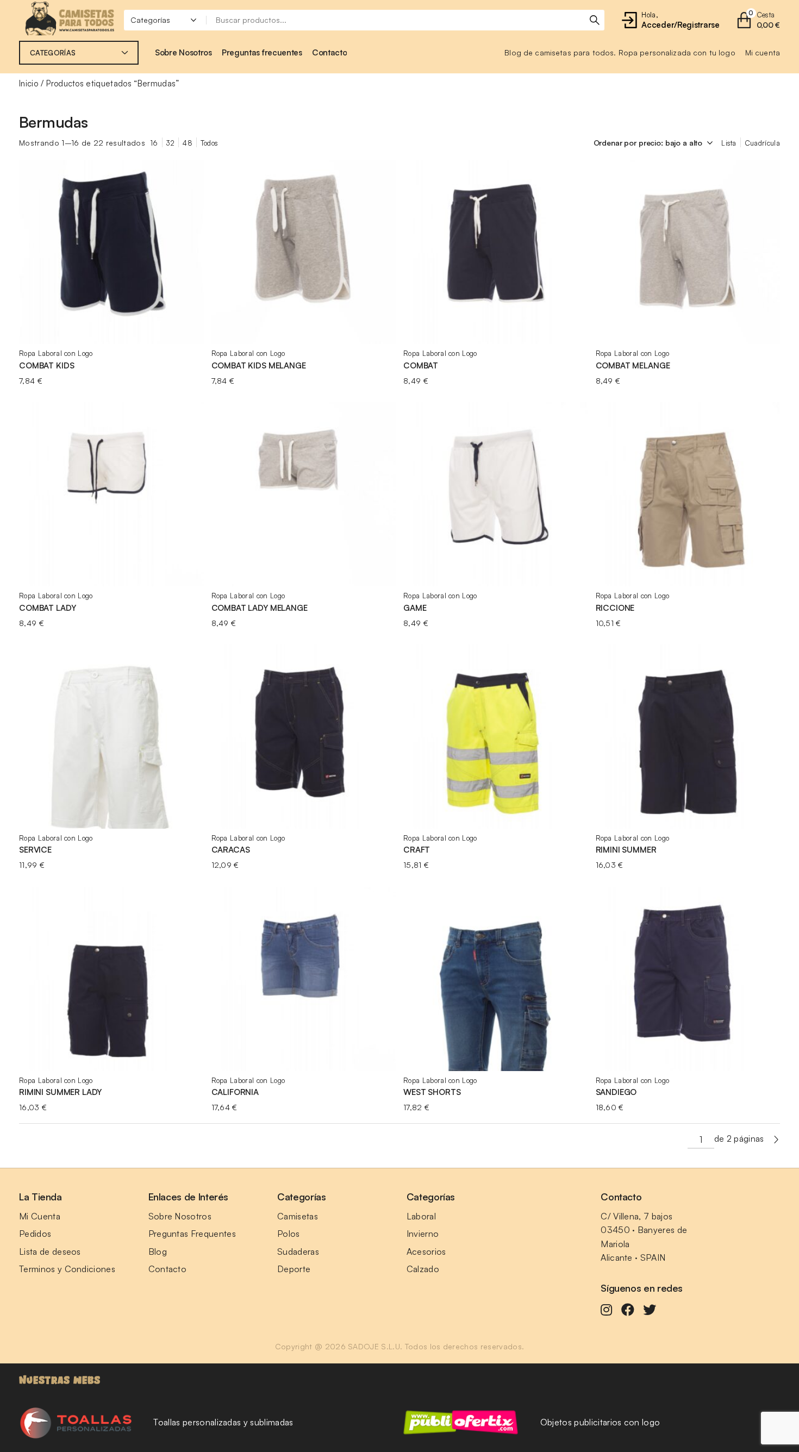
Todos (210, 143)
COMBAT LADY (47, 608)
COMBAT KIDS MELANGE (258, 365)
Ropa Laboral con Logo (56, 353)
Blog (157, 1251)
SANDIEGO (616, 1092)
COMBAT (420, 365)
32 (170, 143)
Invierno (423, 1233)
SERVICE (35, 849)
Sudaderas (298, 1251)
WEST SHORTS (431, 1092)
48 (187, 143)
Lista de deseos (50, 1251)
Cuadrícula (762, 143)
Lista (728, 143)
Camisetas (297, 1216)
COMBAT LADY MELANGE (259, 608)
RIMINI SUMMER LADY (60, 1092)
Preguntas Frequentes (192, 1233)
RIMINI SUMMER (626, 849)
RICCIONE (615, 608)
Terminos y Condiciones (67, 1268)
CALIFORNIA (235, 1092)
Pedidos (35, 1233)
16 (154, 143)
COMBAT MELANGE (633, 365)
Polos (288, 1233)
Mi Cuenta (39, 1216)
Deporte (293, 1268)
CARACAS (230, 849)
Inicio (28, 83)
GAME (414, 608)
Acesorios (426, 1251)
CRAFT (416, 849)
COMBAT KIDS (46, 365)
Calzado (423, 1268)
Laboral (421, 1216)
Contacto (167, 1268)
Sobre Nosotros (179, 1216)
